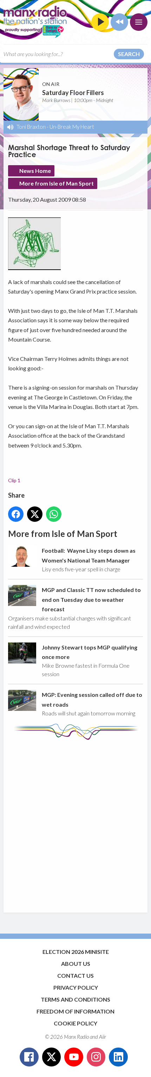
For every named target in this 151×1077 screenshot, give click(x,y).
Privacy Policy (75, 987)
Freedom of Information (75, 1011)
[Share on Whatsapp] (53, 514)
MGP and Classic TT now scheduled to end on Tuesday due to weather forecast (91, 599)
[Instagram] (96, 1057)
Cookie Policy (75, 1023)
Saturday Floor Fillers (73, 92)
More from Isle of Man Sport (56, 183)
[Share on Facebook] (16, 514)
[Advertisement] (75, 822)
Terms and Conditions (75, 999)
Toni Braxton (31, 126)
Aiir (102, 1037)
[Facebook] (29, 1057)
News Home (35, 170)
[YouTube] (73, 1057)
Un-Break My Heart (72, 126)
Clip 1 (14, 480)
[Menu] (138, 22)
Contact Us (75, 975)
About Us (75, 963)
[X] (51, 1057)
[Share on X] (34, 514)
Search (129, 54)
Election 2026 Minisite (75, 951)
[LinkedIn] (118, 1057)
